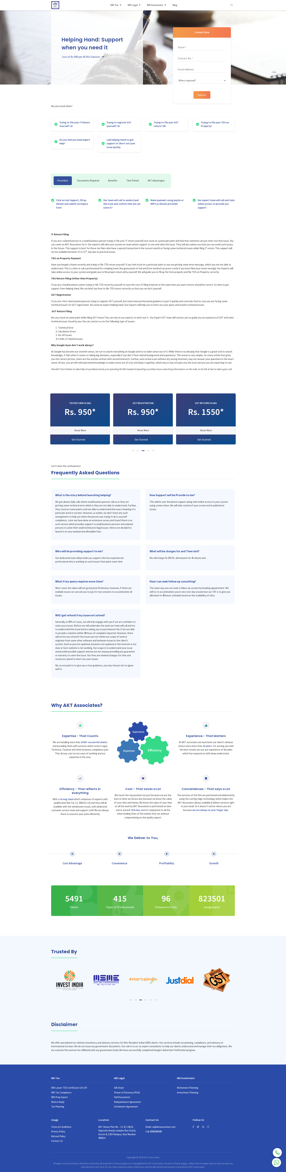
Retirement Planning (187, 1087)
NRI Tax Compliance (61, 1092)
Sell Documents (122, 1097)
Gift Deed (119, 1087)
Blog (174, 5)
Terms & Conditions (61, 1126)
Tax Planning (57, 1106)
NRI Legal (133, 5)
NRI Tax (114, 5)
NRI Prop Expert (59, 1097)
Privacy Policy (58, 1131)
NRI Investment (155, 5)
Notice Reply (57, 1101)
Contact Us (57, 1140)
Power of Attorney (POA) (127, 1092)
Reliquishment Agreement (127, 1101)
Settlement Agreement (126, 1106)
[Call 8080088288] (277, 1152)
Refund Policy (58, 1136)
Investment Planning (187, 1092)
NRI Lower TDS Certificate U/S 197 (69, 1087)
